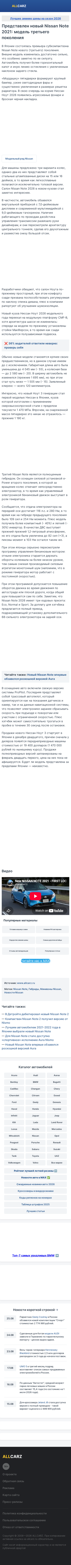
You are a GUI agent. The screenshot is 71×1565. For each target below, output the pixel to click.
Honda (35, 1109)
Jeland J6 (43, 1402)
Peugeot (14, 1142)
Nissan (35, 1135)
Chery (57, 1088)
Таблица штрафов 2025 (35, 1204)
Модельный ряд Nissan (19, 158)
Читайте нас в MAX (35, 961)
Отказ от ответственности (21, 1527)
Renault (57, 1142)
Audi (35, 1075)
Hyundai (57, 1109)
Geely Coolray (39, 1317)
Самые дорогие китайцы (52, 940)
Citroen (35, 1095)
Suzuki (56, 1149)
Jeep (56, 1115)
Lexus (14, 1129)
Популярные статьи (52, 951)
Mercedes (57, 1129)
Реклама (8, 1488)
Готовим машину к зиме (19, 929)
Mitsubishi (14, 1135)
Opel (56, 1135)
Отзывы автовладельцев (18, 951)
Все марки (56, 1162)
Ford (14, 1102)
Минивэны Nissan (50, 989)
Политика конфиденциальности (25, 1513)
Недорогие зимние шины (18, 940)
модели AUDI (52, 1333)
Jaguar (35, 1115)
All (19, 6)
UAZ (57, 1156)
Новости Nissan (13, 992)
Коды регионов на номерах (35, 1197)
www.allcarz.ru (26, 982)
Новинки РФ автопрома (52, 929)
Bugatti (56, 1082)
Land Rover (57, 1122)
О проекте (10, 1474)
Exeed (57, 1095)
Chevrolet (14, 1095)
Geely (35, 1102)
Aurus (57, 1075)
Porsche (35, 1142)
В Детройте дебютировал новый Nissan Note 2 (37, 1014)
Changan (35, 1088)
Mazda (35, 1129)
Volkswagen (14, 1162)
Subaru (35, 1149)
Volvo (35, 1162)
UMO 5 (23, 1366)
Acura (14, 1075)
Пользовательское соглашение (24, 1520)
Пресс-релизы (13, 1501)
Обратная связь (13, 1481)
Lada (35, 1122)
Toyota (35, 1156)
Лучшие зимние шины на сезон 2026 (35, 18)
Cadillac (14, 1088)
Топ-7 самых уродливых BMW (33, 1255)
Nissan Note (20, 989)
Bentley (14, 1082)
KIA (14, 1122)
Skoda (14, 1149)
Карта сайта (11, 1495)
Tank (14, 1156)
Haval (14, 1109)
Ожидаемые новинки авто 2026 (36, 1184)
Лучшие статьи (36, 1211)
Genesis (57, 1102)
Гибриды (34, 989)
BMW (35, 1082)
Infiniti (14, 1115)
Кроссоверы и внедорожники (35, 1190)
